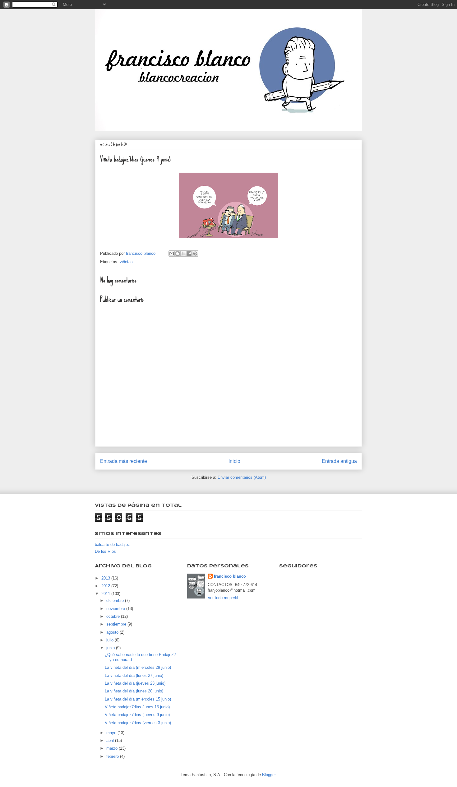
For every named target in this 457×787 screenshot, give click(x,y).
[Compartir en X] (183, 253)
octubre (113, 616)
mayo (112, 732)
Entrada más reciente (123, 461)
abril (110, 740)
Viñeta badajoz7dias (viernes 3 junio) (138, 722)
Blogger (268, 774)
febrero (113, 756)
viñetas (126, 261)
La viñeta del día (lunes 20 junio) (134, 691)
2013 (106, 578)
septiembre (116, 624)
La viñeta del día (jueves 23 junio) (135, 683)
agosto (113, 632)
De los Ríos (105, 551)
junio (111, 647)
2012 (106, 586)
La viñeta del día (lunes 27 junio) (134, 675)
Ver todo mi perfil (223, 597)
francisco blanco (230, 576)
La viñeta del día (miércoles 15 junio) (138, 699)
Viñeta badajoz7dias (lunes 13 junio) (137, 707)
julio (110, 640)
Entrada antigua (339, 461)
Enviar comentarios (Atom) (242, 477)
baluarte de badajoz (112, 544)
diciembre (115, 600)
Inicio (234, 461)
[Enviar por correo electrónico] (171, 253)
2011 (106, 593)
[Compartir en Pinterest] (195, 253)
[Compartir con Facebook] (189, 253)
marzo (112, 748)
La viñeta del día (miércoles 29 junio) (138, 667)
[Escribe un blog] (177, 253)
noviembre (116, 608)
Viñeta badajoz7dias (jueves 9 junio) (137, 714)
